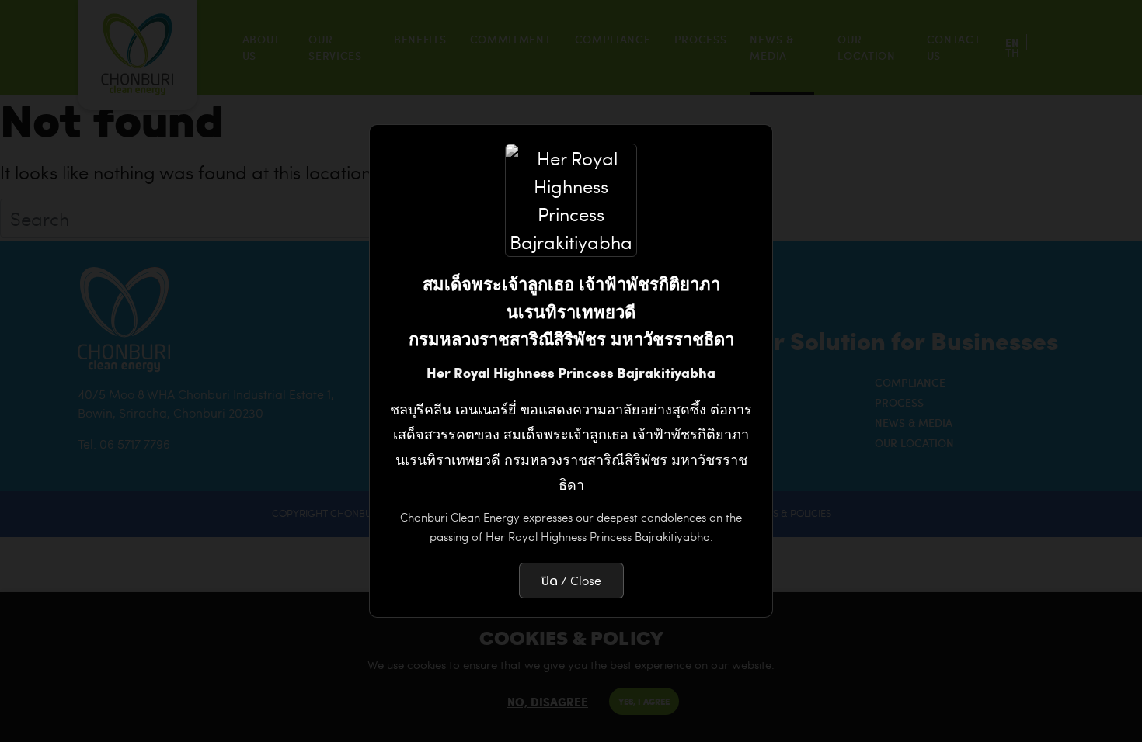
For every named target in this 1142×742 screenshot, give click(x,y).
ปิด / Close (571, 580)
